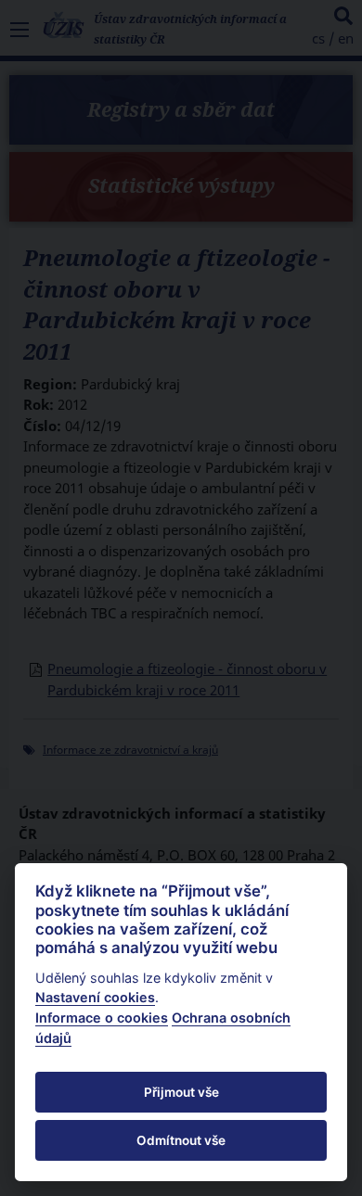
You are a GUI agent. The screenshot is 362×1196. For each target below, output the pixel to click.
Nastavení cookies (95, 997)
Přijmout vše (181, 1092)
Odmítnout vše (181, 1140)
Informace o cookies (101, 1017)
